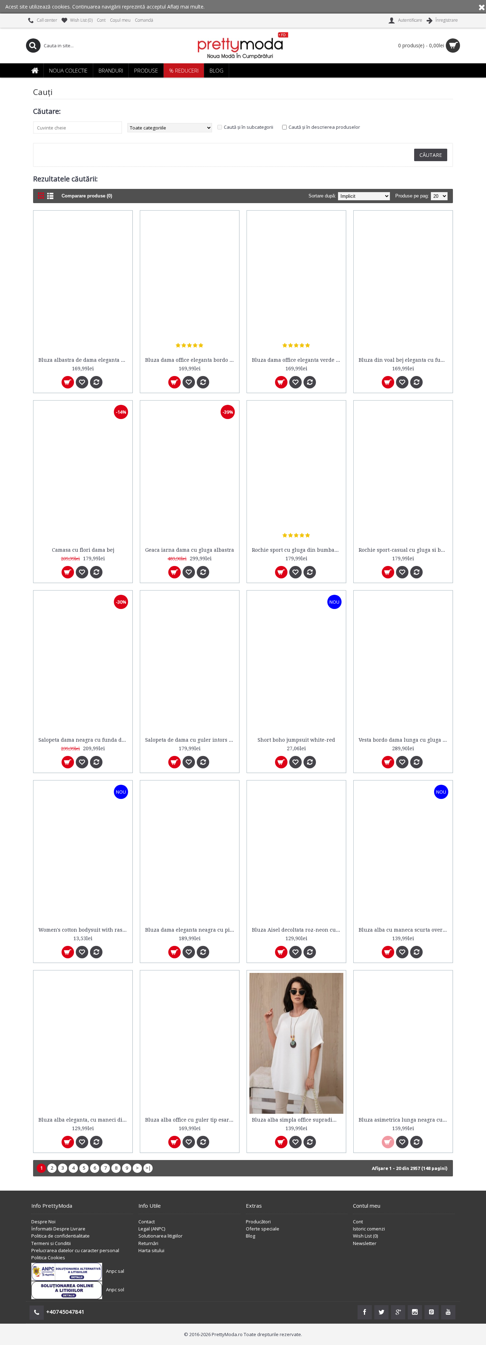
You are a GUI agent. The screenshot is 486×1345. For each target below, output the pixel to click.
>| (148, 1168)
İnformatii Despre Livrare (58, 1228)
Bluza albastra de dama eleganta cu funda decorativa (84, 360)
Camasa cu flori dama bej (83, 550)
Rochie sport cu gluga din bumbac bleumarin (297, 550)
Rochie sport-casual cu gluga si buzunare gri (404, 550)
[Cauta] (33, 45)
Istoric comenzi (369, 1228)
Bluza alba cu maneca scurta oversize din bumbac (404, 930)
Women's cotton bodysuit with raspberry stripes (84, 930)
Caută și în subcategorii (248, 127)
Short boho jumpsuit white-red (296, 740)
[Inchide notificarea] (481, 7)
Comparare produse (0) (87, 195)
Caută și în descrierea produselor (324, 127)
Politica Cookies (48, 1257)
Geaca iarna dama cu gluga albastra (189, 550)
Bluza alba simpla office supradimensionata (297, 1120)
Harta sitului (151, 1250)
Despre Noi (43, 1221)
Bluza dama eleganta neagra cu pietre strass (191, 930)
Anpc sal (115, 1271)
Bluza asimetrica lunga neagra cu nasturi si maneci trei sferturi (404, 1120)
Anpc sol (115, 1290)
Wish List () (365, 1236)
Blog (250, 1236)
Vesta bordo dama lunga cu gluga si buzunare (404, 740)
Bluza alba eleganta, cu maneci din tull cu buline (84, 1120)
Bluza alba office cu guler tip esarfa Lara (191, 1120)
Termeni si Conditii (51, 1243)
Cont (358, 1221)
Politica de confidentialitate (60, 1236)
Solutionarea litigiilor (160, 1236)
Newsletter (364, 1243)
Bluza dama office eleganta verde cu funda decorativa (297, 360)
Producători (258, 1221)
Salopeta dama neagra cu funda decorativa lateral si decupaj (84, 740)
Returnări (148, 1243)
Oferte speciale (262, 1228)
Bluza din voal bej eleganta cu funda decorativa (404, 360)
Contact (146, 1221)
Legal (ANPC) (151, 1228)
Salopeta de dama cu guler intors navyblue (191, 740)
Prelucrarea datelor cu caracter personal (75, 1250)
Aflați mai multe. (186, 6)
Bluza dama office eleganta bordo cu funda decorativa (191, 360)
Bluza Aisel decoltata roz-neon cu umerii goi (297, 930)
